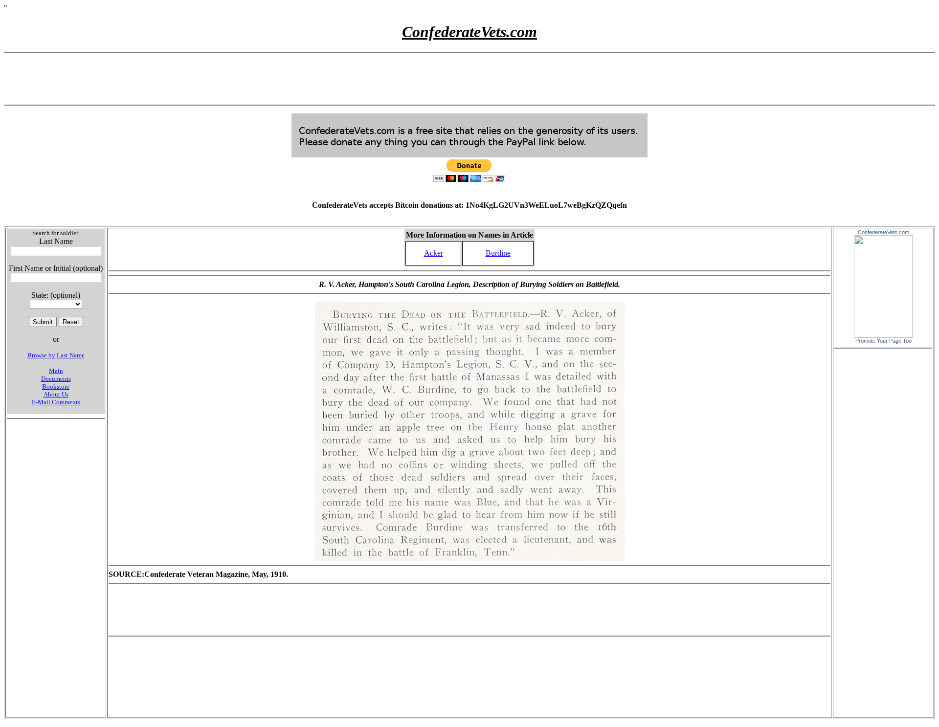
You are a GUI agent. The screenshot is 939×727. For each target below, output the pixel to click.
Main (56, 371)
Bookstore (55, 386)
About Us (56, 394)
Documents (56, 378)
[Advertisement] (469, 79)
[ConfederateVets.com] (883, 335)
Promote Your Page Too (883, 341)
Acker (433, 253)
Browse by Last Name (56, 355)
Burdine (498, 253)
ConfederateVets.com (883, 232)
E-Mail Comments (56, 402)
